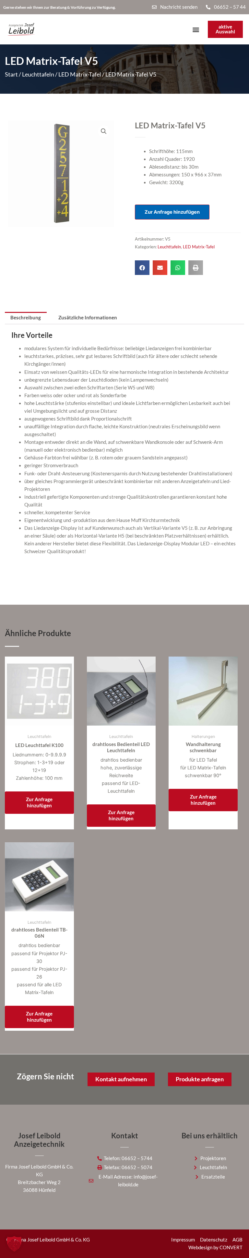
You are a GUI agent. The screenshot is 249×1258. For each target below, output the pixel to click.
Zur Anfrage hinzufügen (172, 212)
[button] (196, 29)
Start (11, 74)
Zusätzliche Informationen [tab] (87, 317)
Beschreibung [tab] (25, 317)
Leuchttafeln (38, 74)
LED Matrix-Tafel (79, 74)
